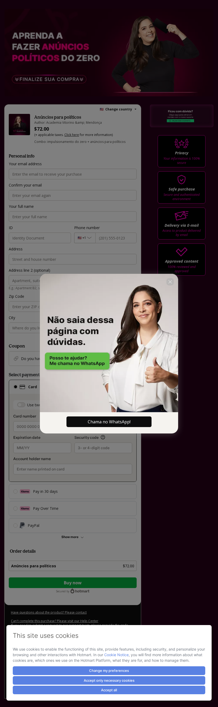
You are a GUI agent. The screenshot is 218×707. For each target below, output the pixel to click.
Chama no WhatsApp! (109, 422)
